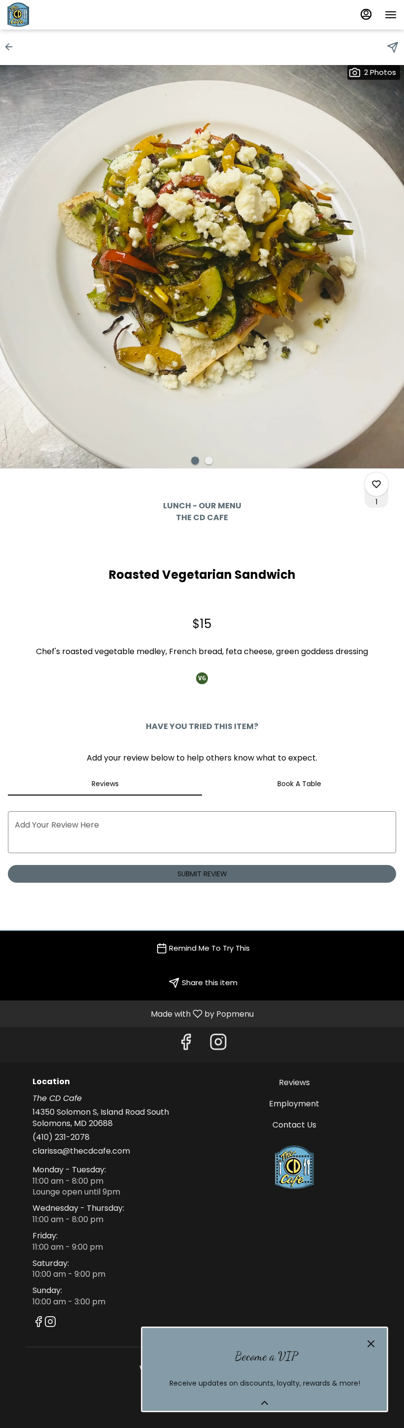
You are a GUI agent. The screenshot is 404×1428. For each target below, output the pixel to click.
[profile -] (366, 14)
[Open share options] (392, 47)
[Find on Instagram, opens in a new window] (218, 1044)
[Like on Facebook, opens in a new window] (186, 1044)
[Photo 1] (195, 461)
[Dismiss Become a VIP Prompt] (371, 1344)
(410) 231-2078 (61, 1137)
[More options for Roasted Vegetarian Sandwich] (376, 484)
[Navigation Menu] (391, 14)
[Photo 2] (209, 461)
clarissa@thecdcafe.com (81, 1151)
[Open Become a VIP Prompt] (264, 1403)
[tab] (105, 784)
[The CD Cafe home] (51, 14)
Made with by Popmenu (130, 1013)
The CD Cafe (294, 1167)
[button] (12, 46)
